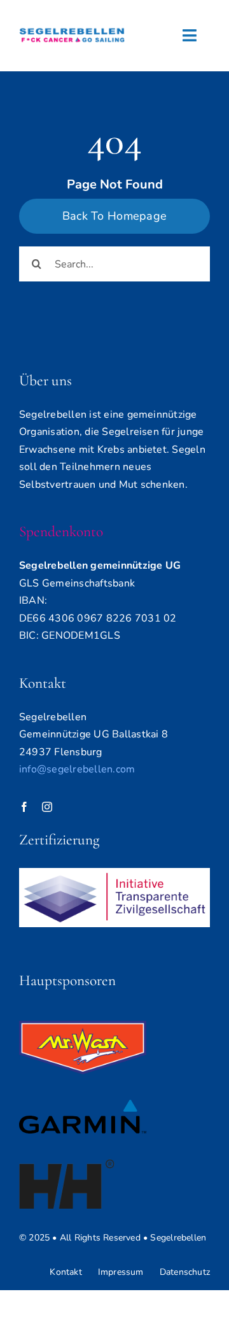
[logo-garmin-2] (82, 1105)
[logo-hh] (66, 1164)
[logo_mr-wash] (82, 1026)
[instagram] (47, 807)
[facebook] (24, 807)
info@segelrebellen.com (77, 769)
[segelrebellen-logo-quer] (72, 24)
